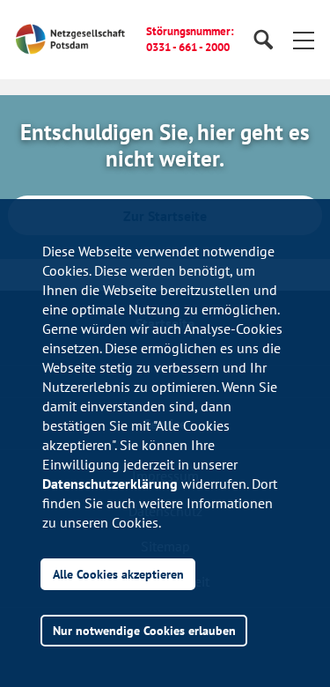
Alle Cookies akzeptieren (118, 573)
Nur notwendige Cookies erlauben (144, 630)
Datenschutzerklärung (110, 483)
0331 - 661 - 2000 (188, 47)
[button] (303, 40)
